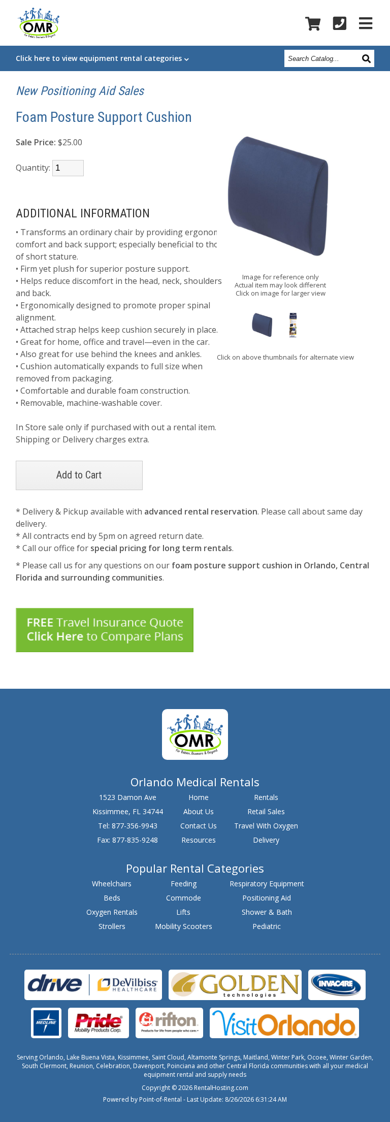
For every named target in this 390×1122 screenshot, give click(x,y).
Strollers (112, 926)
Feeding (184, 883)
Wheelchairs (112, 883)
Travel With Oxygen (266, 825)
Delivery (266, 840)
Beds (112, 898)
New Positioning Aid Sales (80, 91)
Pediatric (266, 926)
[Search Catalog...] (367, 58)
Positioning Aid (266, 898)
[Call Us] (339, 23)
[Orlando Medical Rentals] (195, 757)
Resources (198, 840)
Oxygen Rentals (112, 912)
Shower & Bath (267, 912)
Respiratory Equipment (267, 883)
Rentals (266, 797)
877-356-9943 (134, 825)
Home (198, 797)
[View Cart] (312, 23)
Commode (183, 898)
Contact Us (198, 825)
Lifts (183, 912)
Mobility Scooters (183, 926)
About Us (198, 811)
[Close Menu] (365, 23)
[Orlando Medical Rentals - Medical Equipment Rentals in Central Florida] (38, 25)
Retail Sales (266, 811)
